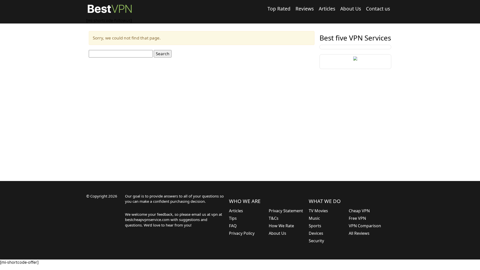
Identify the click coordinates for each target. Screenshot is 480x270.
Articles (327, 9)
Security (316, 241)
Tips (233, 218)
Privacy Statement (286, 211)
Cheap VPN (359, 211)
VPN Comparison (365, 225)
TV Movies (318, 211)
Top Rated (279, 9)
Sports (315, 225)
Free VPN (357, 218)
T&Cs (273, 218)
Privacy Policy (241, 233)
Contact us (378, 9)
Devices (316, 233)
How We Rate (281, 225)
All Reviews (359, 233)
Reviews (305, 9)
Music (314, 218)
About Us (350, 9)
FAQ (233, 225)
